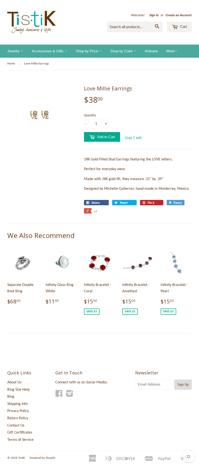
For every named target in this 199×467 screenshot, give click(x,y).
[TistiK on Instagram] (69, 395)
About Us (14, 382)
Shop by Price (87, 51)
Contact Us (15, 425)
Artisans (151, 51)
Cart (183, 26)
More (170, 51)
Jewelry (14, 51)
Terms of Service (20, 440)
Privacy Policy (18, 411)
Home (11, 63)
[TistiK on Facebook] (59, 395)
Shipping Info (17, 404)
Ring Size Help (18, 390)
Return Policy (17, 418)
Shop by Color (122, 51)
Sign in (154, 15)
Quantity (90, 115)
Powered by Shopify (42, 457)
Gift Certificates (19, 433)
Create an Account (179, 15)
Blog (10, 397)
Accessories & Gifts (48, 51)
